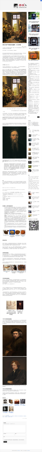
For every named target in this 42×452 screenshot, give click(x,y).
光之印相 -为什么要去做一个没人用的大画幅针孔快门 (34, 34)
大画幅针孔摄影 (34, 182)
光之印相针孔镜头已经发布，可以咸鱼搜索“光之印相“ (34, 22)
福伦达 (31, 184)
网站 (4, 436)
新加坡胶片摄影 (31, 183)
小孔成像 (38, 182)
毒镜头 (29, 184)
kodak (29, 177)
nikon (37, 177)
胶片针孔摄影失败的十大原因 (32, 73)
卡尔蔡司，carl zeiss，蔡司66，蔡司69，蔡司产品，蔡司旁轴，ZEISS (34, 181)
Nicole (33, 177)
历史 (6, 415)
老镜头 (33, 184)
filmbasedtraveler (36, 176)
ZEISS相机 (37, 178)
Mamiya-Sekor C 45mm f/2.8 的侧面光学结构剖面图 (35, 131)
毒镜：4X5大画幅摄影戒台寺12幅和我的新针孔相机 (35, 162)
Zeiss (31, 178)
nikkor (35, 177)
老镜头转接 (30, 185)
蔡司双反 (36, 186)
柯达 (34, 183)
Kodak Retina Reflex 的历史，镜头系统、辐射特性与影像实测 (35, 158)
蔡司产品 (34, 186)
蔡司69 (31, 186)
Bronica (29, 176)
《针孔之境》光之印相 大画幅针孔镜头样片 (33, 79)
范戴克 (35, 185)
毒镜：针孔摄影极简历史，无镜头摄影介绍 (33, 63)
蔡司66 (29, 186)
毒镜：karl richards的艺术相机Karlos (33, 108)
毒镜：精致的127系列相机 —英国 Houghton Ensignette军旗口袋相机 (35, 149)
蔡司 (38, 185)
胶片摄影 (32, 185)
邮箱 (16, 433)
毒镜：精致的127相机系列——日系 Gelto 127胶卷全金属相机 (35, 139)
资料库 (8, 415)
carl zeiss (32, 176)
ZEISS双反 (34, 178)
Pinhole (29, 178)
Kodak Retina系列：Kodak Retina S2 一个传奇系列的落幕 (35, 135)
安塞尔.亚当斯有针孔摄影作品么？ (32, 64)
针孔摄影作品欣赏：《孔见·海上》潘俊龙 (33, 107)
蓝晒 (36, 185)
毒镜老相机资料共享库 (35, 124)
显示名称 (5, 433)
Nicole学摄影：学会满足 (35, 201)
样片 (36, 183)
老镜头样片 (36, 184)
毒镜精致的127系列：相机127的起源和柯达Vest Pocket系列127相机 (35, 153)
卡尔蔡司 (31, 179)
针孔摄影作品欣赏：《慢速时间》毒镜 (33, 105)
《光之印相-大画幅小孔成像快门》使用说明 (35, 49)
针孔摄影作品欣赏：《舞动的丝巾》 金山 (33, 104)
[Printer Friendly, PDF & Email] (24, 46)
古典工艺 (31, 182)
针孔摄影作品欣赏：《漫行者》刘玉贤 (33, 106)
